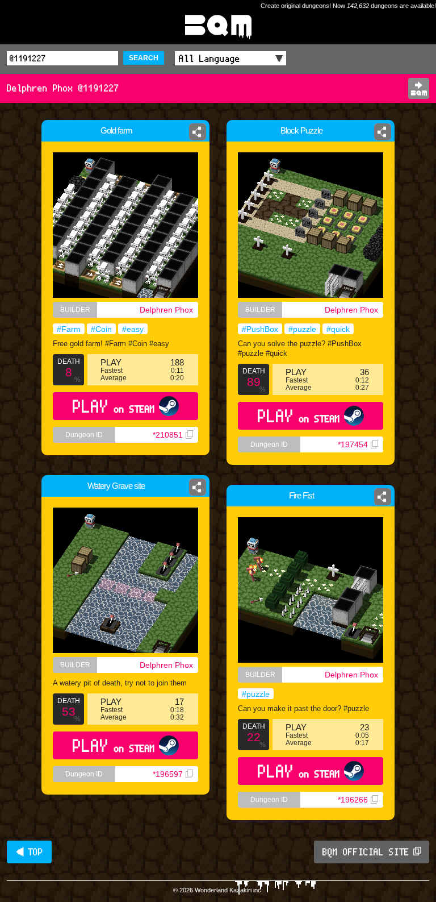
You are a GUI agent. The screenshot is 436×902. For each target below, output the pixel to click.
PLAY (114, 406)
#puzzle (302, 329)
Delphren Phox (166, 309)
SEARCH (143, 58)
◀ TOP (29, 852)
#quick (338, 329)
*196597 (168, 774)
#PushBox (260, 329)
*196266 (353, 799)
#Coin (101, 329)
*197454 (353, 444)
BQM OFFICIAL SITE (365, 852)
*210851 (168, 434)
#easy (133, 329)
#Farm (69, 329)
